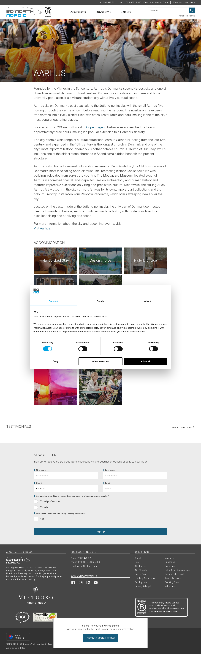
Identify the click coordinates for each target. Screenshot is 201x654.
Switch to (100, 638)
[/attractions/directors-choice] (55, 261)
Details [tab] (100, 301)
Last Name (110, 470)
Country (39, 483)
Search (192, 10)
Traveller (44, 507)
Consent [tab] (53, 301)
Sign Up (100, 531)
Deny (55, 361)
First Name (41, 470)
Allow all (145, 361)
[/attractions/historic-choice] (145, 261)
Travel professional (50, 501)
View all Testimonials (182, 427)
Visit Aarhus (42, 228)
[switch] (82, 348)
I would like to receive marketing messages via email (60, 513)
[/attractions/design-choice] (100, 261)
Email (107, 483)
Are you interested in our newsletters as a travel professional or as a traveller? (72, 496)
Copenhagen (95, 127)
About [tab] (147, 301)
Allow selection (100, 361)
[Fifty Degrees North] (24, 12)
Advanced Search (187, 16)
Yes (42, 518)
